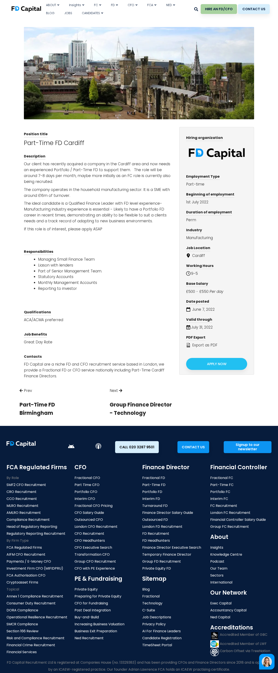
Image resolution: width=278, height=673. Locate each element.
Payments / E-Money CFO (29, 561)
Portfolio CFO (85, 491)
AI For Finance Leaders (161, 631)
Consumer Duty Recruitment (31, 603)
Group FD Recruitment (161, 561)
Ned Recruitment (89, 638)
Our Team (218, 568)
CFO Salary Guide (89, 512)
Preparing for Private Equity (97, 596)
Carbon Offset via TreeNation (244, 650)
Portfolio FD (152, 491)
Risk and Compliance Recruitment (36, 638)
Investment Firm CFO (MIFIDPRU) (35, 568)
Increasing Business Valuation (99, 624)
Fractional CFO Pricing (93, 505)
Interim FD (151, 498)
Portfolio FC (220, 491)
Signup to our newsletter (248, 447)
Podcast (217, 561)
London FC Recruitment (230, 512)
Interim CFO (84, 498)
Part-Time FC (221, 484)
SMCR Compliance (22, 624)
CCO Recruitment (22, 498)
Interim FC (219, 498)
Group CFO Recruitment (95, 561)
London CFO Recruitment (95, 526)
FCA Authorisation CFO (26, 575)
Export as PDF (204, 345)
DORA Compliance (22, 610)
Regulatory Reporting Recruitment (36, 533)
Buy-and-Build (86, 617)
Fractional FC (221, 477)
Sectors (216, 575)
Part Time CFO (86, 484)
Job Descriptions (156, 617)
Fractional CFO (87, 477)
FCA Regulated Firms (24, 547)
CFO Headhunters (89, 540)
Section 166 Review (22, 631)
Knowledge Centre (226, 554)
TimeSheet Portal (157, 645)
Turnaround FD (155, 505)
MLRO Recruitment (22, 505)
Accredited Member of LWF (243, 643)
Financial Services (22, 651)
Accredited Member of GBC (243, 634)
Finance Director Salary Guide (167, 512)
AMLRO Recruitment (24, 512)
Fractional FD (153, 477)
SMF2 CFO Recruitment (26, 484)
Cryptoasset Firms (22, 582)
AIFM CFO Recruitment (26, 554)
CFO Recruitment (89, 533)
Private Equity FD (156, 568)
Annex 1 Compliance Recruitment (35, 596)
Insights (216, 547)
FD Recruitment (155, 533)
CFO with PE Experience (94, 568)
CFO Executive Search (93, 547)
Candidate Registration (162, 638)
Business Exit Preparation (95, 631)
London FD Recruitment (162, 526)
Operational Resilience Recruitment (37, 617)
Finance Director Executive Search (171, 547)
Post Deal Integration (92, 610)
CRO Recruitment (21, 491)
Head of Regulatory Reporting (32, 526)
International (221, 582)
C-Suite (148, 610)
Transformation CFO (92, 554)
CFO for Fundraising (91, 603)
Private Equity (86, 589)
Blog (146, 589)
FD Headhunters (156, 540)
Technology (152, 603)
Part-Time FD (153, 484)
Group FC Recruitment (229, 526)
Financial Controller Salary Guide (238, 519)
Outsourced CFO (88, 519)
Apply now (217, 363)
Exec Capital (221, 603)
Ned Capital (220, 617)
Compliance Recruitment (28, 519)
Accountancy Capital (228, 610)
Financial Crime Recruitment (31, 645)
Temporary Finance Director (166, 554)
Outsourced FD (155, 519)
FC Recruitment (223, 505)
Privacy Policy (154, 624)
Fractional (151, 596)
